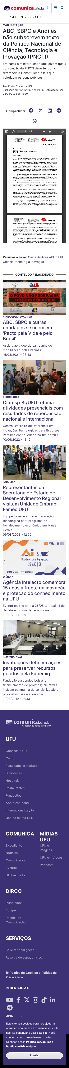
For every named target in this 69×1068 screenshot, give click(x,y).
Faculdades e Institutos (22, 766)
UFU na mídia (15, 875)
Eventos (11, 868)
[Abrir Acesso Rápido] (47, 8)
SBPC (60, 257)
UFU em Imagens (46, 847)
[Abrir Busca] (62, 8)
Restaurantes (15, 788)
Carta (32, 257)
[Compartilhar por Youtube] (9, 1000)
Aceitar (34, 1055)
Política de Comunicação (16, 920)
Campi (10, 758)
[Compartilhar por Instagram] (35, 1000)
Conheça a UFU (17, 751)
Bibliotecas (14, 773)
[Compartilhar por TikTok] (44, 1000)
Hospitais (12, 780)
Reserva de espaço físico (24, 957)
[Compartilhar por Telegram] (9, 1008)
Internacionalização (20, 810)
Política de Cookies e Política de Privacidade (31, 975)
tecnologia (22, 262)
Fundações (13, 795)
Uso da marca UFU (19, 818)
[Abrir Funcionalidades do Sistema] (55, 8)
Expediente (14, 845)
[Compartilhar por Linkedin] (53, 1000)
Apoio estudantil (18, 803)
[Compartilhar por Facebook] (18, 1000)
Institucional (14, 903)
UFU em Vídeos (51, 857)
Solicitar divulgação (20, 950)
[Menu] (6, 17)
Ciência (8, 262)
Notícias (12, 853)
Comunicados (16, 860)
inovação (37, 262)
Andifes (42, 257)
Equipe (11, 910)
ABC (52, 257)
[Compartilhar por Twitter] (27, 1000)
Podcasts (46, 865)
